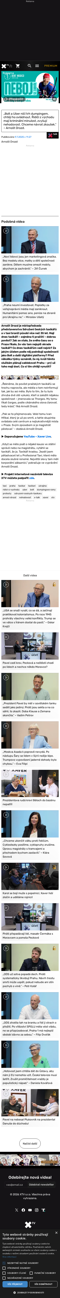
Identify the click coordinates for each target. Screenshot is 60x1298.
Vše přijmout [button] (15, 1284)
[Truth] (43, 1210)
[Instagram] (37, 1210)
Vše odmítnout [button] (43, 1284)
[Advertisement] (30, 30)
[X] (17, 1210)
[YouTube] (30, 1210)
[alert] (30, 1263)
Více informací (9, 1256)
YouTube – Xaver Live (37, 436)
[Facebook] (23, 1210)
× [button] (56, 1233)
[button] (30, 1292)
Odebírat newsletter (41, 1184)
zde (31, 478)
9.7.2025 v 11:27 (23, 137)
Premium (50, 65)
